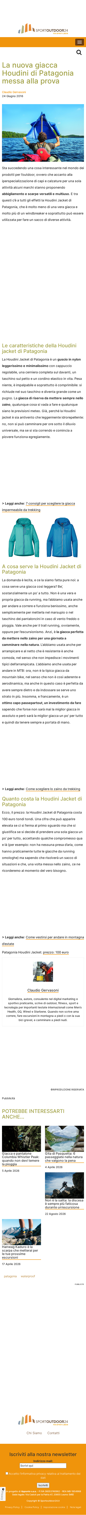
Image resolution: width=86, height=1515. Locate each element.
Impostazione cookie (43, 1441)
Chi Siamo (34, 1433)
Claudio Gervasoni (14, 92)
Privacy (2, 1495)
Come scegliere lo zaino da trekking (53, 789)
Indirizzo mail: (43, 1461)
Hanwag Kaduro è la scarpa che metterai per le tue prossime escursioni (20, 1252)
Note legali (75, 1507)
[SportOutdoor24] (43, 28)
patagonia (10, 1276)
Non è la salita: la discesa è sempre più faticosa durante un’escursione (64, 1204)
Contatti (53, 1433)
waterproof (28, 1276)
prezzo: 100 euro (56, 952)
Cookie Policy (31, 1507)
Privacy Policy (12, 1507)
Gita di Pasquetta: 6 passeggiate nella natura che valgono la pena (64, 1157)
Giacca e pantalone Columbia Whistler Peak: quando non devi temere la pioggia (20, 1159)
